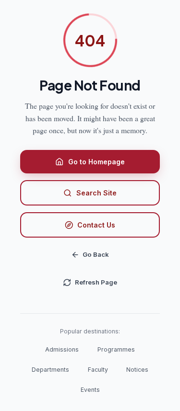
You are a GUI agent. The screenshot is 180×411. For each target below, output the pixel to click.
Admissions (62, 349)
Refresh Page (96, 282)
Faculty (98, 369)
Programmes (116, 349)
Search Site (96, 193)
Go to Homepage (96, 162)
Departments (50, 369)
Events (90, 389)
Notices (137, 369)
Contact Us (96, 225)
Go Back (96, 254)
